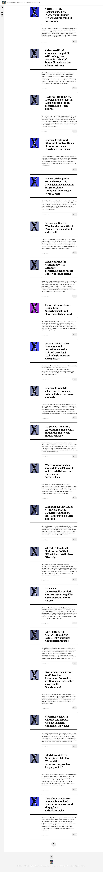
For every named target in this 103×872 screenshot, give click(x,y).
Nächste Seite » (53, 844)
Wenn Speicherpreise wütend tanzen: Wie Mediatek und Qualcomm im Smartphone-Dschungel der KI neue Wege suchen (59, 186)
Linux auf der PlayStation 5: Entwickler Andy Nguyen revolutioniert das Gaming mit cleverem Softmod (59, 512)
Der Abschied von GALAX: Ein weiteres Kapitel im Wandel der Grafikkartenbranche (57, 636)
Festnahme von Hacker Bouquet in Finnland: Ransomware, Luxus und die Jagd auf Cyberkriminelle (59, 804)
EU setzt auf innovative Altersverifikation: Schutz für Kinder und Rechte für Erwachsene (59, 431)
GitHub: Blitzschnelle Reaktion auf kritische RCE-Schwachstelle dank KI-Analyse (59, 552)
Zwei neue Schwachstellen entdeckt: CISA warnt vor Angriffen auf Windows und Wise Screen (59, 594)
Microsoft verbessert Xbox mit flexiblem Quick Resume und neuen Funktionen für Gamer (59, 144)
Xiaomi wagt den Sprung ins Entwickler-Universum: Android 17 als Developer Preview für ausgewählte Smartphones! (59, 679)
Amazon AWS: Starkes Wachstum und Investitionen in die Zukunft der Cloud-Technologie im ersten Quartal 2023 (57, 351)
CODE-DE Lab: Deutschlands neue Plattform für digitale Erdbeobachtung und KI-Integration (59, 15)
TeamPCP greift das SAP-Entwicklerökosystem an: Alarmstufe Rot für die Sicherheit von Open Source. (59, 102)
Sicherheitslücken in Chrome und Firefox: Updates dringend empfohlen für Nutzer (57, 721)
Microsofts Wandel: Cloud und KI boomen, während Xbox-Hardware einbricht (59, 392)
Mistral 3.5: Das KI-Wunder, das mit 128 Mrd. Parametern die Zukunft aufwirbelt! (59, 227)
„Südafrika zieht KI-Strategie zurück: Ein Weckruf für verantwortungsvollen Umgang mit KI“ (57, 761)
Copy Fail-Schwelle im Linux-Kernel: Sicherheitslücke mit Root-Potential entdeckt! (58, 309)
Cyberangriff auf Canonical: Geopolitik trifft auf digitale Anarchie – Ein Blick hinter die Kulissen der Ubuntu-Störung (58, 58)
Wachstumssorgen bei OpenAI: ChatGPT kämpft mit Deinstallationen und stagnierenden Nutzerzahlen (59, 471)
